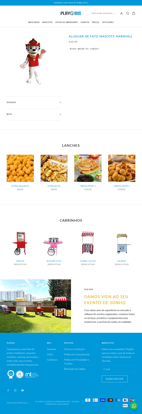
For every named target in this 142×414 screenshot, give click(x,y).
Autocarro (108, 22)
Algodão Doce (54, 261)
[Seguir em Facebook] (8, 390)
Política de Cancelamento (77, 354)
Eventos (85, 22)
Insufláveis (34, 22)
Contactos (52, 359)
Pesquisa (51, 349)
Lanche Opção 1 (88, 186)
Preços (95, 22)
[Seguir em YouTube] (22, 390)
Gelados (121, 261)
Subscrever (115, 378)
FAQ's (50, 354)
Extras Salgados (20, 186)
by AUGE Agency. (61, 404)
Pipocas (20, 261)
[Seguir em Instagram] (15, 390)
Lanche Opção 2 (122, 186)
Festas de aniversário (66, 22)
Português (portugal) (102, 13)
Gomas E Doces (88, 261)
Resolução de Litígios (75, 368)
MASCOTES (47, 22)
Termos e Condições (74, 349)
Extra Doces (54, 186)
